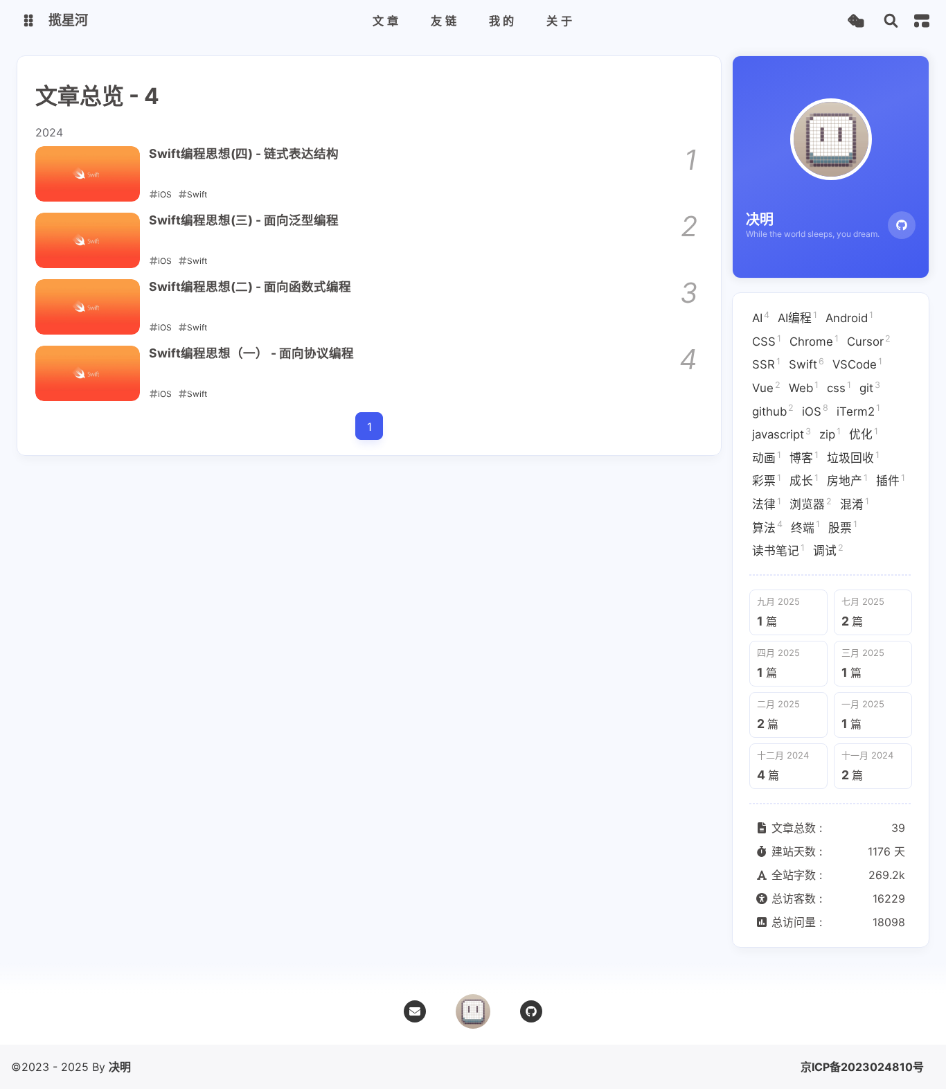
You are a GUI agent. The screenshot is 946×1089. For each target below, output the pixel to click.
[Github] (902, 225)
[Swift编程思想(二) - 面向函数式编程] (87, 307)
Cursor (869, 340)
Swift (806, 363)
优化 (863, 433)
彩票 (766, 480)
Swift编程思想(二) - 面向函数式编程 (250, 286)
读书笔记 (778, 550)
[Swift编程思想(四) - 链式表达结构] (87, 174)
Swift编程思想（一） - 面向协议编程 (251, 353)
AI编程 (797, 317)
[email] (415, 1011)
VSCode (857, 363)
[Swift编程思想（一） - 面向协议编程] (87, 373)
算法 (767, 526)
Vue (766, 387)
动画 (766, 457)
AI (760, 317)
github (773, 410)
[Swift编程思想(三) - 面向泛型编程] (87, 240)
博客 (804, 457)
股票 (842, 526)
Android (849, 317)
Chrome (814, 340)
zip (830, 433)
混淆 (854, 503)
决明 (120, 1067)
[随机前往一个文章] (856, 21)
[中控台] (921, 20)
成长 (804, 480)
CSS (766, 340)
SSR (766, 363)
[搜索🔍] (891, 21)
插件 (890, 480)
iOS (815, 410)
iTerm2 (858, 410)
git (869, 387)
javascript (781, 433)
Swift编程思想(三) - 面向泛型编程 (244, 220)
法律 (766, 503)
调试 (828, 550)
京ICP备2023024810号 (862, 1066)
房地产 (847, 480)
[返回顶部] (473, 1011)
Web (804, 387)
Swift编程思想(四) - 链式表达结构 (244, 153)
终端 (805, 526)
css (839, 387)
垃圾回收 (853, 457)
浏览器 (810, 503)
